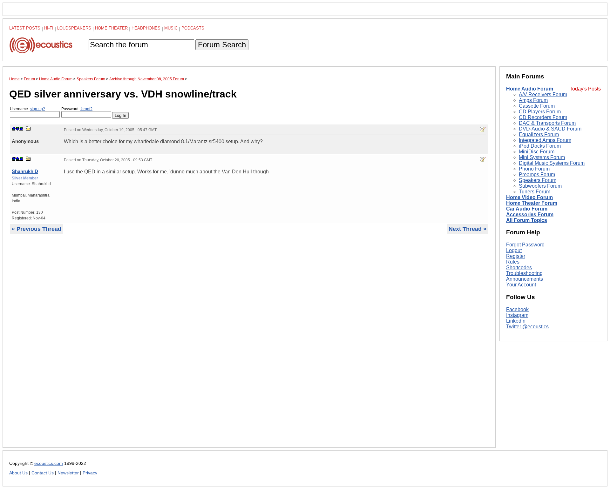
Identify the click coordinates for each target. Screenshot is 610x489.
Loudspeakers (74, 28)
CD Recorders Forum (543, 117)
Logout (514, 250)
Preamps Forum (537, 174)
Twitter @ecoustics (527, 326)
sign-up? (37, 109)
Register (515, 256)
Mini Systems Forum (542, 157)
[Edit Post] (482, 129)
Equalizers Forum (539, 134)
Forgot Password (525, 244)
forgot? (86, 109)
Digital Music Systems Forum (552, 163)
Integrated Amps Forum (545, 140)
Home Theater (111, 28)
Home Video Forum (529, 197)
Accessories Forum (529, 214)
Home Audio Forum (529, 88)
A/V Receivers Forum (543, 94)
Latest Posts (24, 28)
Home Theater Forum (531, 203)
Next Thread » (467, 229)
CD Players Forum (540, 111)
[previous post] (17, 159)
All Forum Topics (526, 220)
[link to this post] (28, 128)
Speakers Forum (537, 180)
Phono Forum (534, 168)
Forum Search (222, 44)
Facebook (517, 309)
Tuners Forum (534, 191)
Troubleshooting (524, 273)
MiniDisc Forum (536, 151)
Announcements (524, 279)
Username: (27, 109)
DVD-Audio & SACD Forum (550, 128)
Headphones (146, 28)
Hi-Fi (48, 28)
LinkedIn (515, 321)
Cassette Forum (537, 106)
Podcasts (192, 28)
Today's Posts (585, 88)
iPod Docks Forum (540, 146)
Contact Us (42, 473)
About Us (18, 473)
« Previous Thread (36, 229)
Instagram (517, 315)
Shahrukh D (25, 171)
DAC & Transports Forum (547, 123)
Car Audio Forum (526, 208)
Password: (76, 109)
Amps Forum (533, 100)
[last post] (21, 129)
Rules (512, 262)
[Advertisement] (199, 346)
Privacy (90, 473)
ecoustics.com (48, 463)
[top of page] (14, 129)
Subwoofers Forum (540, 186)
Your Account (521, 284)
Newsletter (68, 473)
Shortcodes (519, 267)
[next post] (17, 129)
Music (171, 28)
